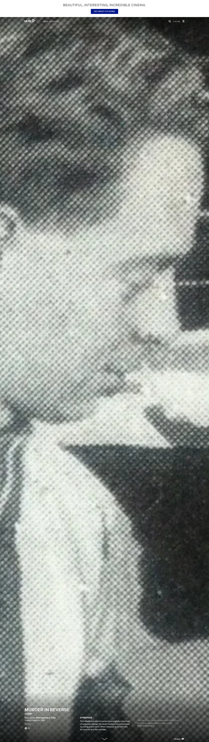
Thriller (28, 724)
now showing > (145, 726)
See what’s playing (104, 11)
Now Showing (51, 21)
